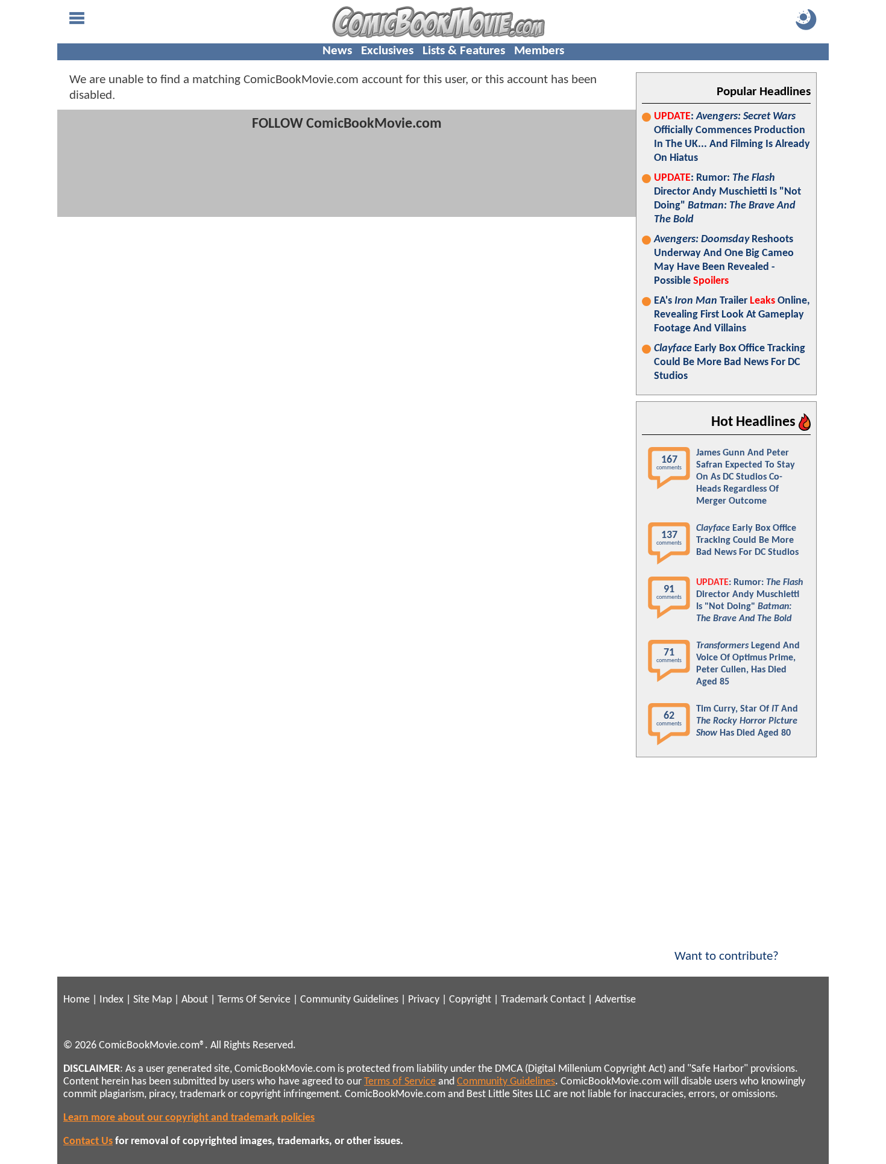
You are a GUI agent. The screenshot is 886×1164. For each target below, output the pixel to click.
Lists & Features (464, 51)
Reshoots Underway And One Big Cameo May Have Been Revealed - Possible (724, 260)
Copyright (470, 1000)
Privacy (423, 1000)
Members (539, 51)
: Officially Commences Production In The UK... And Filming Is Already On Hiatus (732, 137)
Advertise (615, 1000)
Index (111, 1000)
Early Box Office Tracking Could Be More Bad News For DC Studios (729, 362)
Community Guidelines (349, 1000)
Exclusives (387, 51)
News (337, 51)
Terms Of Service (254, 1000)
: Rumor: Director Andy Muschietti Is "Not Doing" (727, 198)
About (194, 1000)
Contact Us (88, 1141)
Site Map (152, 1000)
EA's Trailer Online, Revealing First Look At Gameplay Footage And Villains (732, 314)
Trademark (524, 1000)
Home (76, 1000)
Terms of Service (400, 1082)
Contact (567, 1000)
